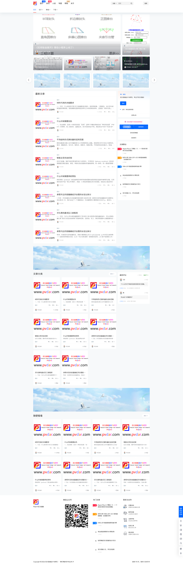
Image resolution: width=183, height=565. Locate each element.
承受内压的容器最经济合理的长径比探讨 (74, 231)
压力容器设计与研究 (51, 561)
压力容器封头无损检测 (133, 288)
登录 (146, 3)
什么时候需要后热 (64, 121)
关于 (72, 3)
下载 (54, 9)
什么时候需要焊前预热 (66, 176)
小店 (54, 3)
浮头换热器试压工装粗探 (67, 213)
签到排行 (133, 138)
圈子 (41, 2)
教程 (47, 9)
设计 (40, 9)
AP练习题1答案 (131, 301)
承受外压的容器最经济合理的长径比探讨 (74, 194)
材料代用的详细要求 (65, 103)
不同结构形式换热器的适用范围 (70, 140)
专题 (60, 3)
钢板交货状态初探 (64, 158)
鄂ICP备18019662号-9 (67, 561)
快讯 (48, 2)
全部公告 (133, 115)
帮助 (66, 2)
